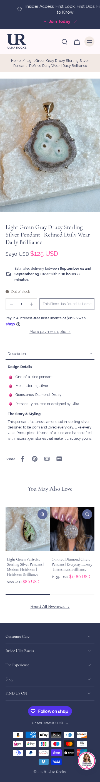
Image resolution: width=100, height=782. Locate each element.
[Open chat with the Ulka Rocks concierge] (87, 761)
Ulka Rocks (57, 772)
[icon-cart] (77, 41)
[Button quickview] (43, 514)
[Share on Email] (47, 459)
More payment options (50, 331)
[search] (64, 41)
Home (16, 61)
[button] (66, 304)
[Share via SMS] (59, 459)
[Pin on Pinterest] (35, 459)
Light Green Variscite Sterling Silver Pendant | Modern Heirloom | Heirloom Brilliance (25, 567)
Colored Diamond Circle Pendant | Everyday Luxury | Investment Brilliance (72, 564)
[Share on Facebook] (22, 459)
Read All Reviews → (50, 606)
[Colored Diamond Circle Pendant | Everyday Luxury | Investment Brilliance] (72, 529)
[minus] (11, 304)
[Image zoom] (50, 145)
